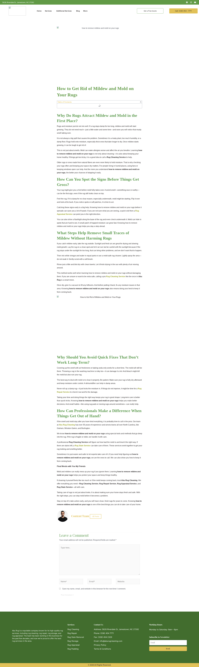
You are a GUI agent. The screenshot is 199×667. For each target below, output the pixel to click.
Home (39, 11)
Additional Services (64, 11)
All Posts (95, 516)
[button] (140, 102)
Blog (78, 11)
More (85, 11)
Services (48, 11)
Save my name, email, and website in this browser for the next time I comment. (94, 589)
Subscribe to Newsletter (159, 637)
